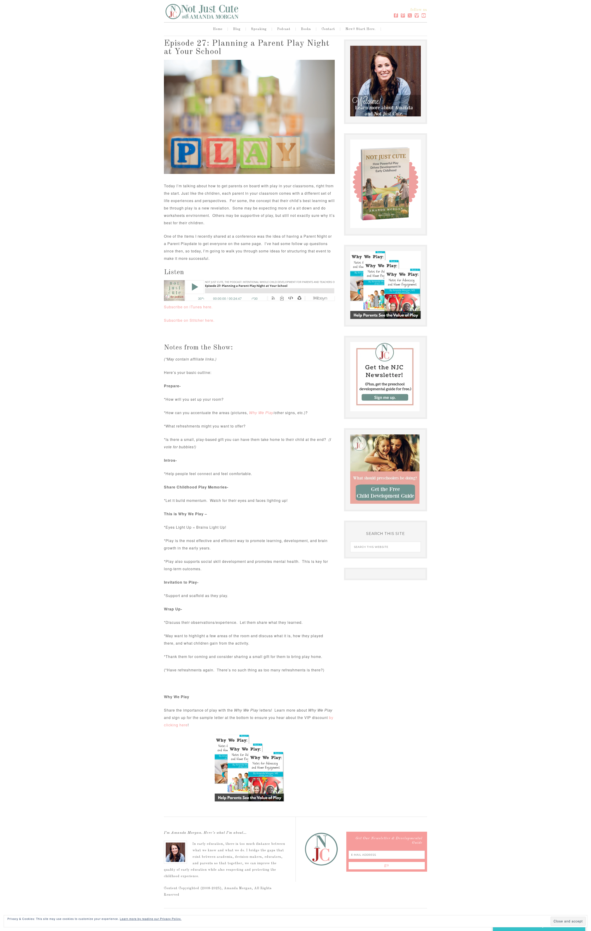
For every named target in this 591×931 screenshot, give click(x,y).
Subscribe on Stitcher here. (189, 320)
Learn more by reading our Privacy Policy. (150, 919)
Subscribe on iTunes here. (188, 306)
